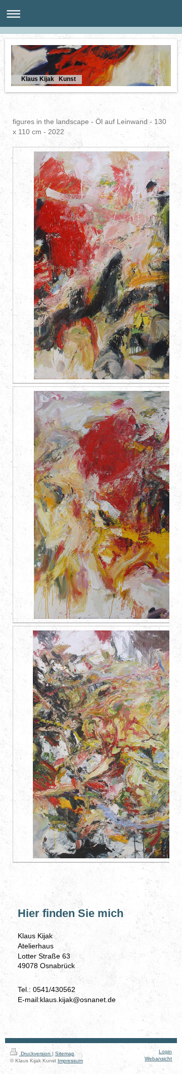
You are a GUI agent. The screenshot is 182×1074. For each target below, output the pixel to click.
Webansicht (158, 1058)
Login (165, 1051)
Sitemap (64, 1053)
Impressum (70, 1060)
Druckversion (35, 1053)
